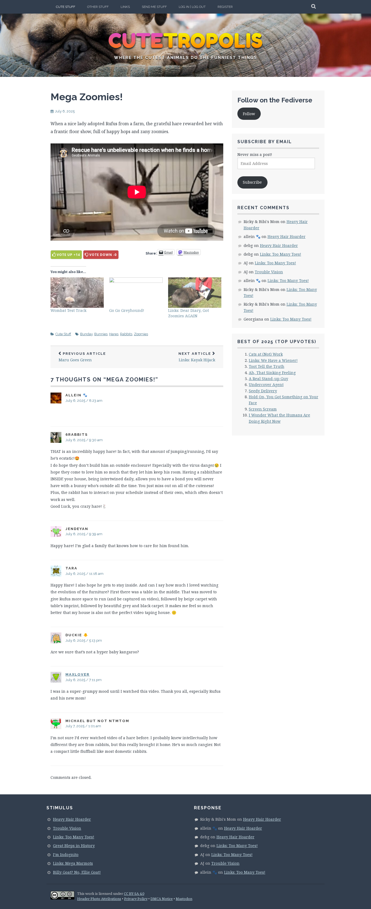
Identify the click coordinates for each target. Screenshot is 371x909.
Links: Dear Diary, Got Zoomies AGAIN (188, 313)
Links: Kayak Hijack (196, 357)
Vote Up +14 (68, 254)
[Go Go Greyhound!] (135, 292)
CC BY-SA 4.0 (134, 893)
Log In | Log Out (192, 7)
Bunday (86, 334)
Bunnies (101, 334)
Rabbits (126, 334)
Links (125, 7)
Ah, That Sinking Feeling (272, 372)
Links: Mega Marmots (73, 863)
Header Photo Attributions (99, 898)
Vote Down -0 (103, 254)
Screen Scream (263, 409)
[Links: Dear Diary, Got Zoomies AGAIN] (194, 292)
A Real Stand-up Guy (268, 378)
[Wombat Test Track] (77, 292)
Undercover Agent (266, 384)
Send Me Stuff (154, 7)
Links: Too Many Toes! (280, 254)
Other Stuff (98, 7)
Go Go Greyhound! (126, 310)
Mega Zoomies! (87, 96)
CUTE (185, 40)
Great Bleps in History (74, 845)
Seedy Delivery (263, 390)
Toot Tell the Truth (266, 366)
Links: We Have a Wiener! (273, 360)
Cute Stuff (65, 7)
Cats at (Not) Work (266, 354)
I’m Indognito (65, 854)
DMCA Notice (161, 898)
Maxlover (77, 674)
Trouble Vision (269, 271)
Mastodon (184, 898)
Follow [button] (249, 113)
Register (225, 7)
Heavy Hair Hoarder (287, 236)
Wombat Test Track (68, 310)
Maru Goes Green (82, 357)
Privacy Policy (135, 898)
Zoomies (141, 334)
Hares (113, 334)
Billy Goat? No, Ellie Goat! (77, 872)
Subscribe (252, 182)
